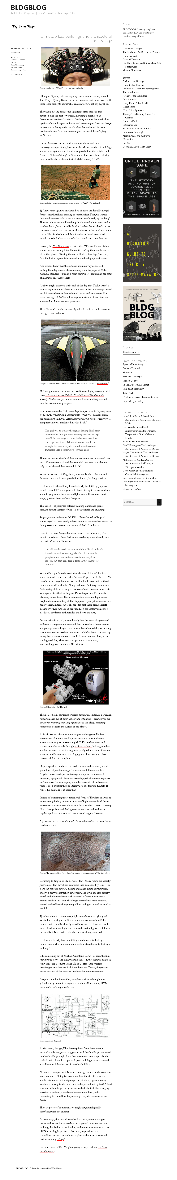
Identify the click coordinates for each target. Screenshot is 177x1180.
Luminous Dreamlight (133, 132)
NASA (85, 203)
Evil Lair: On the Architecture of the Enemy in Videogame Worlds (139, 464)
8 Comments (16, 74)
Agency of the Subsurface (135, 96)
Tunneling (16, 70)
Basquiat (71, 790)
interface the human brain (53, 897)
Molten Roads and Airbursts (136, 136)
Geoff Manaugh (130, 446)
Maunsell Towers (140, 442)
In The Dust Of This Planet (136, 385)
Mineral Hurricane (132, 71)
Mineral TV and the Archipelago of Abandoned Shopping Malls (143, 420)
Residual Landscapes (132, 377)
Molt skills (128, 460)
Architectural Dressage (133, 82)
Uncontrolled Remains (133, 85)
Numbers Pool (130, 122)
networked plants (83, 1088)
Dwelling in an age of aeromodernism (140, 397)
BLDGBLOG (28, 7)
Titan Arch (128, 393)
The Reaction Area (131, 93)
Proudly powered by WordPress (47, 1169)
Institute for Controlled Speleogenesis (141, 89)
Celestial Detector (131, 60)
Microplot (128, 373)
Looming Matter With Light (137, 147)
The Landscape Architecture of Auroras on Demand (141, 54)
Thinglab (62, 707)
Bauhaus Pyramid (131, 369)
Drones (14, 60)
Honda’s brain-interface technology (70, 88)
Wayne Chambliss (131, 453)
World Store (129, 107)
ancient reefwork (83, 747)
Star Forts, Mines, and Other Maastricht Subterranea (142, 65)
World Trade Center (76, 964)
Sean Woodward (131, 427)
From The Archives (135, 360)
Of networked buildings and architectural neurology (76, 38)
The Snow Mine (149, 478)
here (102, 100)
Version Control (130, 381)
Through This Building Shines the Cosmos (139, 116)
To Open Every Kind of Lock (137, 129)
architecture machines (52, 120)
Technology (16, 67)
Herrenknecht (96, 774)
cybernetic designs (95, 1120)
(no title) (127, 143)
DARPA (72, 518)
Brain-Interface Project (92, 518)
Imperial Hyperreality (133, 401)
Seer (125, 74)
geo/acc (126, 78)
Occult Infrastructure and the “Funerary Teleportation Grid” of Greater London (140, 432)
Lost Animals (129, 100)
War (24, 70)
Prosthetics (17, 65)
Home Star (128, 140)
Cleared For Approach (133, 111)
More (140, 36)
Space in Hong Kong (133, 365)
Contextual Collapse (132, 49)
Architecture (17, 57)
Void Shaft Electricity (133, 389)
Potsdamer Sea (130, 125)
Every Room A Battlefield (135, 103)
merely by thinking (99, 219)
